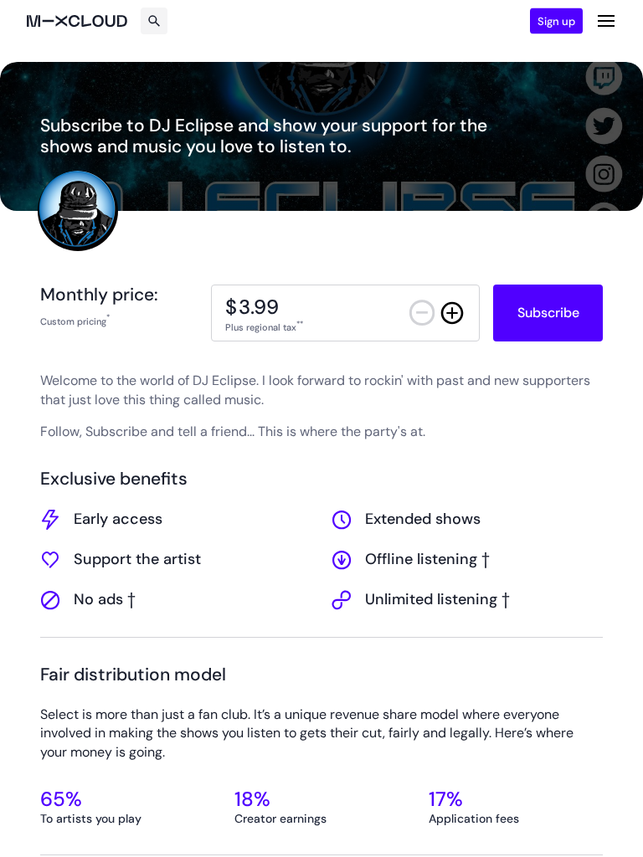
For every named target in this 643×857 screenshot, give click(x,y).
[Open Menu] (606, 21)
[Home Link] (77, 21)
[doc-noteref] (108, 320)
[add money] (452, 313)
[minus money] (422, 313)
